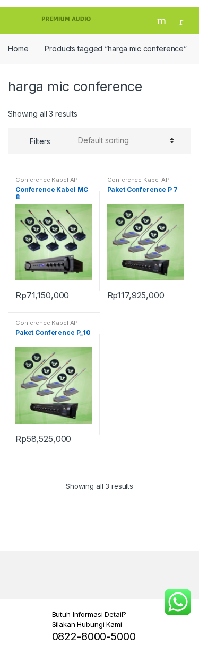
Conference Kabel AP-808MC (47, 183)
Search (163, 20)
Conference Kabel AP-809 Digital (139, 183)
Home (18, 48)
